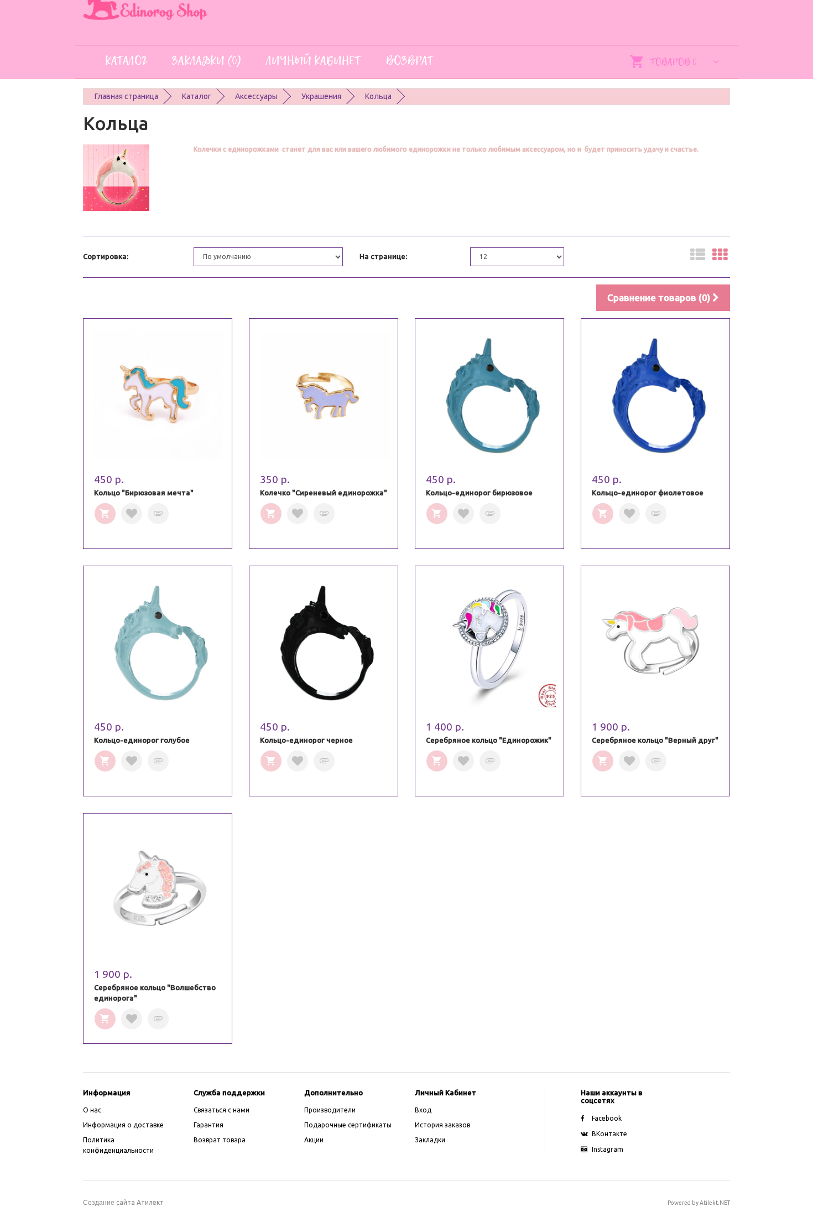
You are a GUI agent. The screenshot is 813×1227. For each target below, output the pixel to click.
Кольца (378, 96)
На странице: (383, 256)
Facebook (607, 1118)
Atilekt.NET (715, 1202)
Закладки (430, 1139)
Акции (314, 1139)
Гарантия (208, 1124)
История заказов (442, 1124)
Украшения (321, 96)
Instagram (607, 1149)
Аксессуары (256, 96)
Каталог (196, 96)
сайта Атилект (123, 1202)
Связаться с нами (221, 1110)
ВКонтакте (609, 1133)
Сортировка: (105, 256)
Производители (330, 1110)
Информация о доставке (123, 1124)
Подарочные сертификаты (348, 1124)
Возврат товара (220, 1139)
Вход (423, 1110)
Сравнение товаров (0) (659, 297)
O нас (92, 1110)
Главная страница (126, 96)
